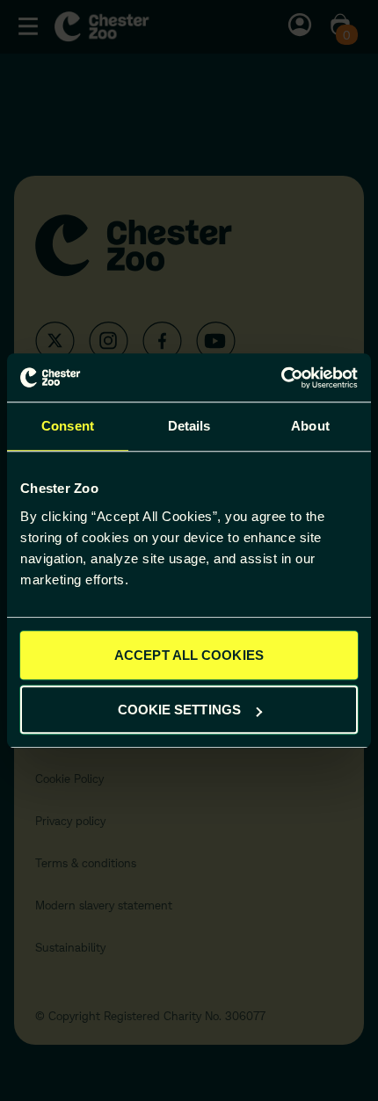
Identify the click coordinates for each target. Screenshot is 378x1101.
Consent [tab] (67, 425)
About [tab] (310, 425)
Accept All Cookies (189, 655)
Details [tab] (189, 425)
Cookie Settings (180, 709)
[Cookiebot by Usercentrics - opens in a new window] (281, 377)
